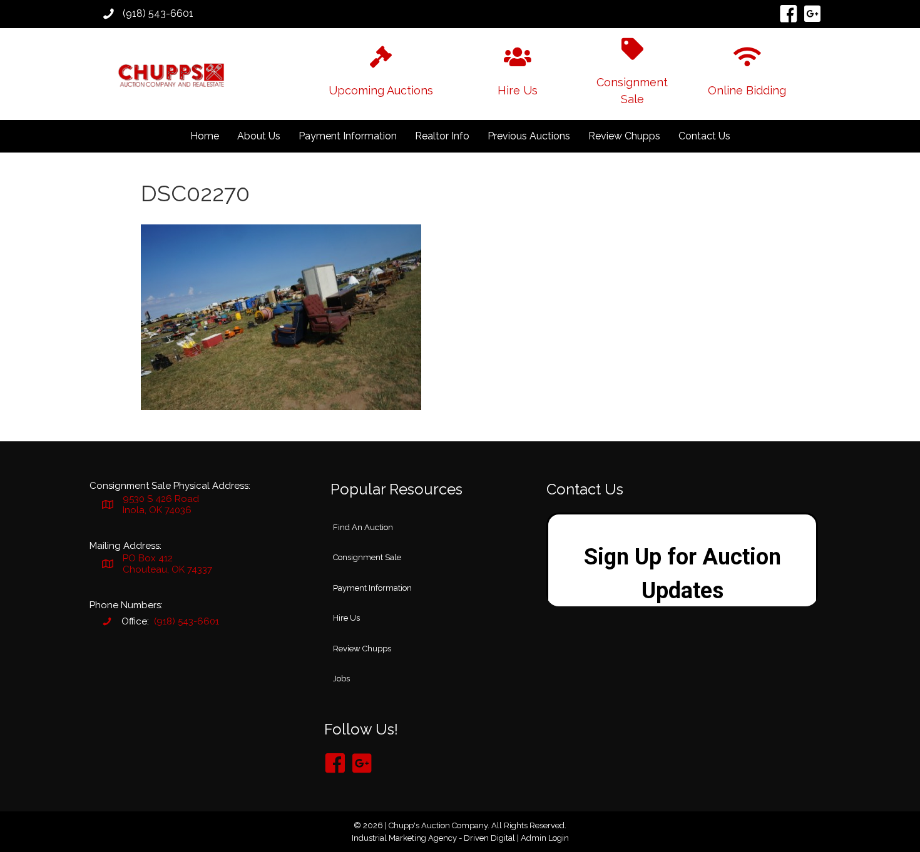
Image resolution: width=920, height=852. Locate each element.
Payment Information (348, 136)
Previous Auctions (529, 136)
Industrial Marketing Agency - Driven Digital (433, 838)
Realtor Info (442, 136)
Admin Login (545, 838)
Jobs (341, 678)
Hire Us (346, 618)
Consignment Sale (367, 557)
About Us (258, 136)
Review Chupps (624, 136)
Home (204, 136)
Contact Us (704, 136)
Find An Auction (363, 527)
